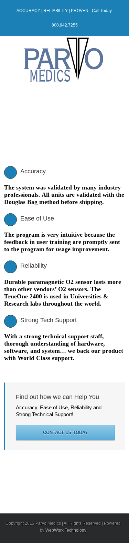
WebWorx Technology (65, 530)
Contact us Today (65, 432)
